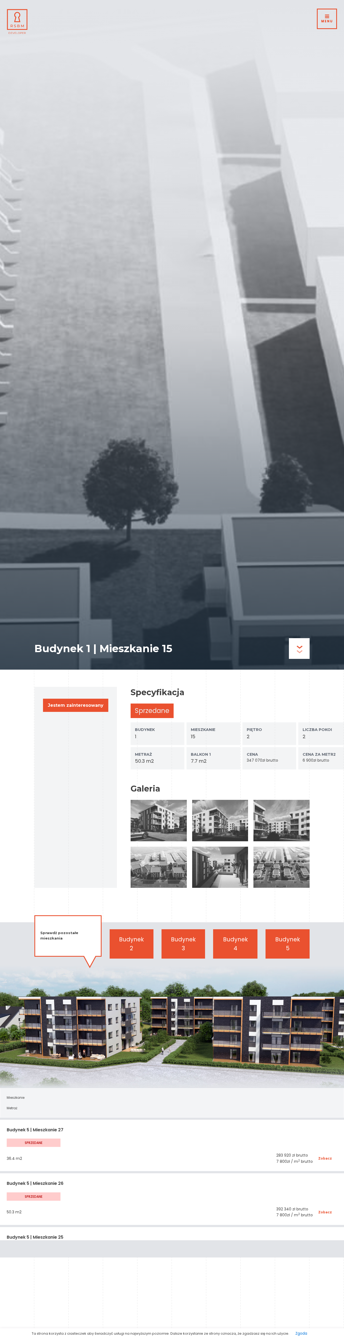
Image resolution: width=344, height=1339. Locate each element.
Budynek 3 (183, 943)
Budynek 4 (235, 943)
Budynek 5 (287, 943)
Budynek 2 (131, 943)
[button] (75, 705)
